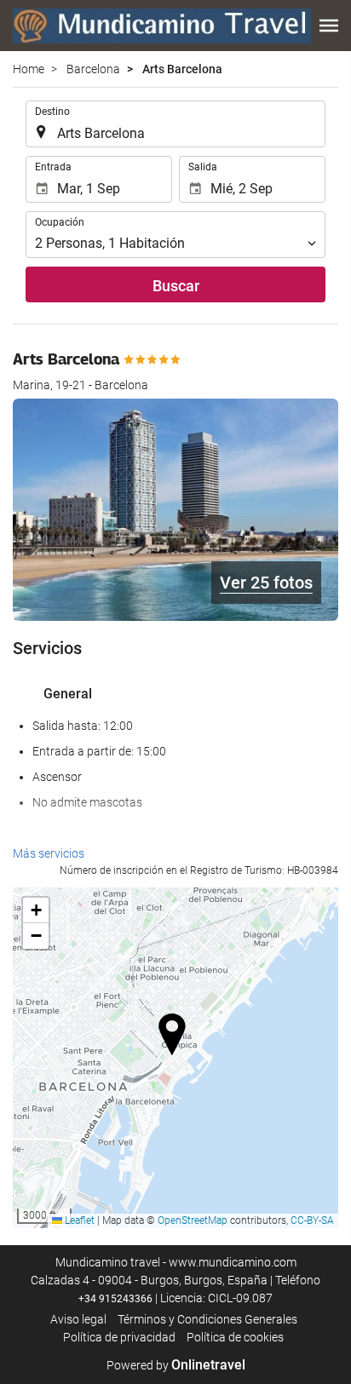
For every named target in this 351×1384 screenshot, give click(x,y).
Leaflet (78, 1220)
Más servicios (48, 853)
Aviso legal (78, 1319)
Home (28, 69)
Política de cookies (235, 1337)
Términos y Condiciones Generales (207, 1319)
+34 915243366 (115, 1299)
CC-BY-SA (312, 1220)
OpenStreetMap (192, 1220)
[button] (328, 25)
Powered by (175, 1365)
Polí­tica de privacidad (119, 1337)
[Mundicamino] (162, 25)
